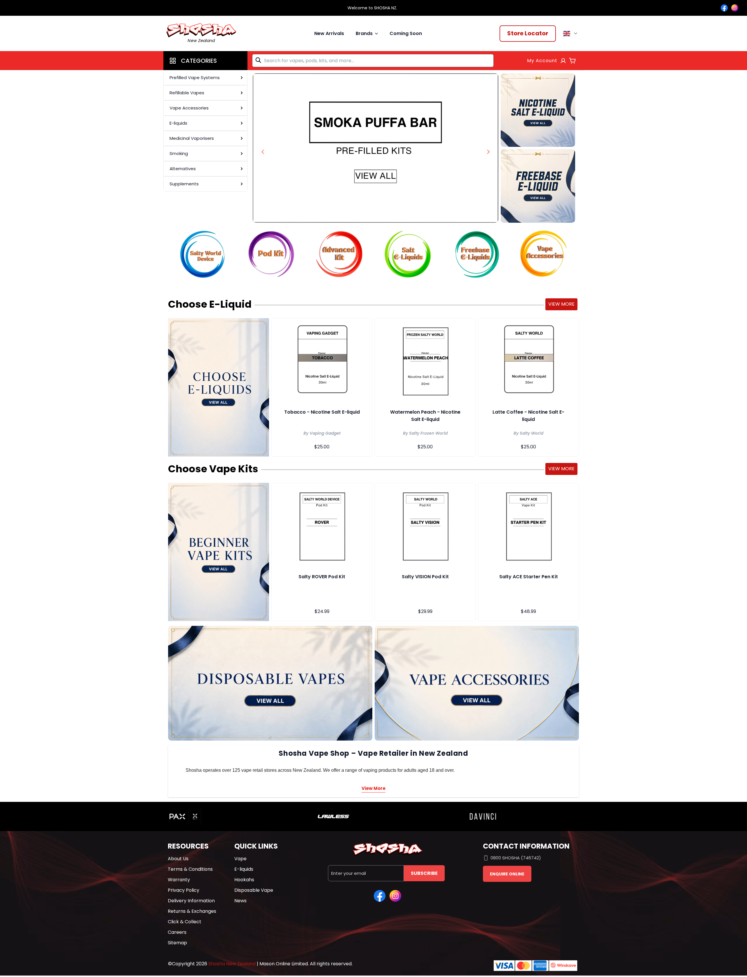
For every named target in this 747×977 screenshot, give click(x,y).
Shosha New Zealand (232, 963)
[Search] (259, 60)
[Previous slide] (263, 151)
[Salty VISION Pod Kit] (425, 525)
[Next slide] (488, 151)
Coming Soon (406, 33)
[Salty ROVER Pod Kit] (321, 525)
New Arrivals (329, 33)
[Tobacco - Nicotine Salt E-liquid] (321, 360)
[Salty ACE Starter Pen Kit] (528, 525)
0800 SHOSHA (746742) (516, 858)
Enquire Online (507, 874)
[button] (205, 60)
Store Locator (527, 33)
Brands (364, 33)
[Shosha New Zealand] (375, 148)
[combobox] (373, 60)
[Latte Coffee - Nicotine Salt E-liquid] (528, 360)
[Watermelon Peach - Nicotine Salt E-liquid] (425, 360)
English (571, 33)
